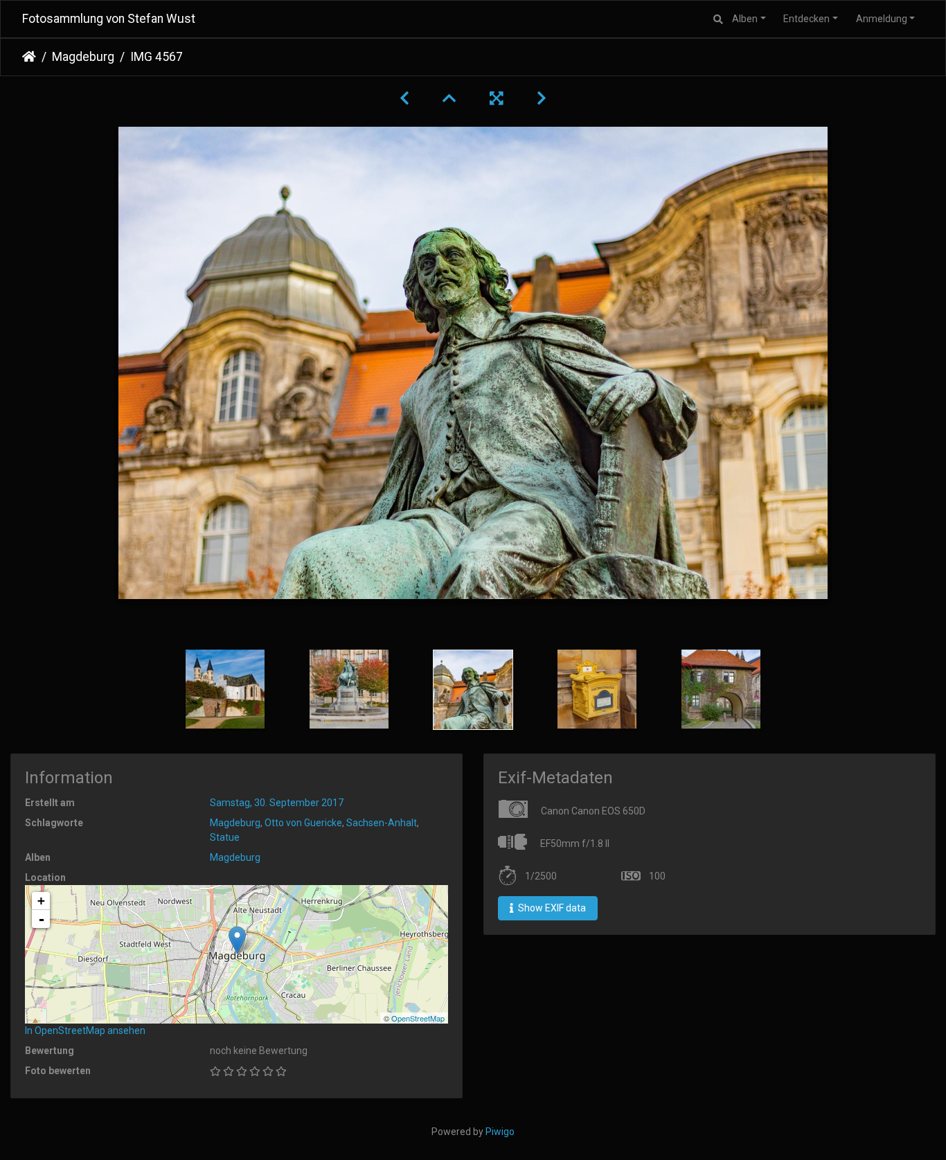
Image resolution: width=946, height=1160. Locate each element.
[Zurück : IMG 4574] (404, 98)
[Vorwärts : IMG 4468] (541, 98)
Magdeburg (83, 57)
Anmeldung (881, 18)
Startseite (29, 57)
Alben (745, 18)
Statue (225, 837)
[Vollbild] (496, 98)
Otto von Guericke (303, 822)
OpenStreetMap (418, 1018)
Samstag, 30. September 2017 (276, 802)
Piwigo (500, 1131)
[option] (225, 689)
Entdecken (806, 18)
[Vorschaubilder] (449, 98)
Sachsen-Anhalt (381, 822)
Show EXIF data (551, 907)
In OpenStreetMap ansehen (85, 1030)
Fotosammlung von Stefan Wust (108, 19)
